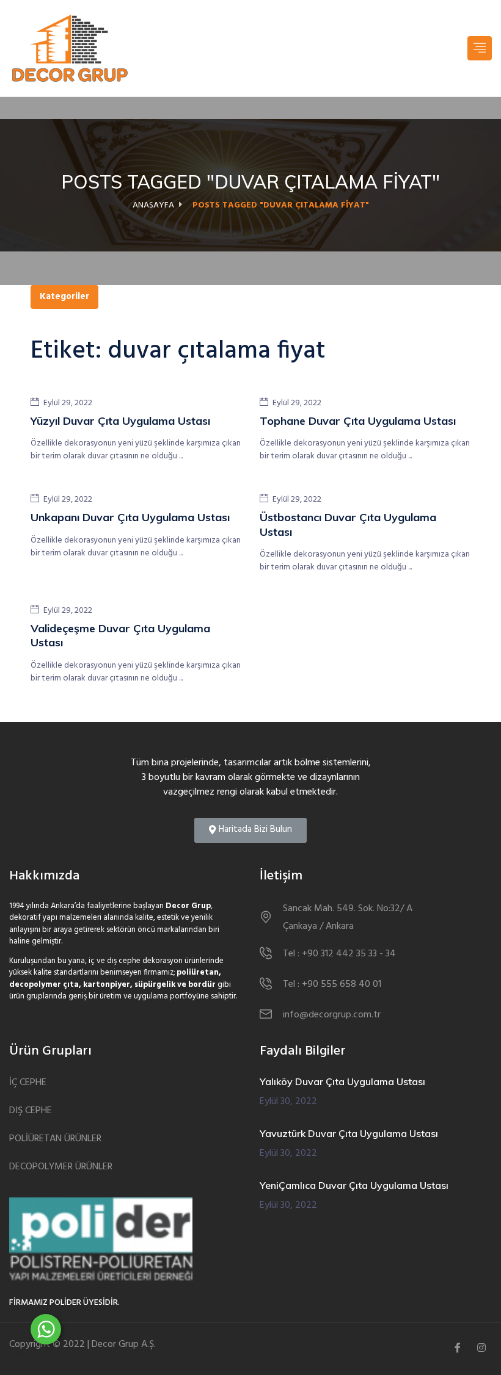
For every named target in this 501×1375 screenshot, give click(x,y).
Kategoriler (64, 296)
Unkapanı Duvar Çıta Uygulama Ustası (130, 517)
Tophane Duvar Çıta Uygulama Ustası (358, 421)
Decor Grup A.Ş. (124, 1344)
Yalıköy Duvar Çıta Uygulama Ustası (342, 1081)
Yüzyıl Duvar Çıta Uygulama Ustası (120, 421)
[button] (250, 830)
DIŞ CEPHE (30, 1111)
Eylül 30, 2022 (288, 1102)
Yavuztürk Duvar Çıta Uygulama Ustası (349, 1133)
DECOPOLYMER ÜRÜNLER (60, 1167)
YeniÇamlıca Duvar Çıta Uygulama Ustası (354, 1185)
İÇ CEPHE (27, 1083)
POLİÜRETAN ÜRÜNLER (55, 1139)
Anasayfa (153, 205)
